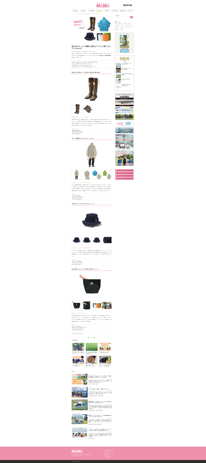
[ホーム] (103, 3)
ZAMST (96, 395)
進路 (107, 10)
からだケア (123, 10)
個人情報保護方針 (108, 456)
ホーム (73, 13)
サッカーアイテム (80, 333)
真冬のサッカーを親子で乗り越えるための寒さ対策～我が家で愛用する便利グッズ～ (91, 353)
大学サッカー (117, 25)
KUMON (90, 438)
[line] (131, 5)
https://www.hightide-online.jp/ (77, 329)
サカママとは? (107, 449)
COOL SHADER (91, 395)
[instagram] (127, 5)
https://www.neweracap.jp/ (76, 264)
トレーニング (99, 10)
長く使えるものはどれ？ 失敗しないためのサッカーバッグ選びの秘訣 (78, 353)
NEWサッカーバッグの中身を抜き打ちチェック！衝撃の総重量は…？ (105, 365)
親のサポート (120, 23)
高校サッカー (117, 29)
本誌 (102, 395)
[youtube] (129, 5)
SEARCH (117, 15)
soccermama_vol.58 (124, 48)
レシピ (122, 25)
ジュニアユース (128, 27)
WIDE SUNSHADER (92, 410)
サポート (130, 10)
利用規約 (106, 452)
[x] (126, 5)
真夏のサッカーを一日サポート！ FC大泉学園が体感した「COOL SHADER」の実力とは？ (100, 416)
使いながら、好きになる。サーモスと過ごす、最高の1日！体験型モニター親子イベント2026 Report (100, 377)
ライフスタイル (115, 10)
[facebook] (124, 5)
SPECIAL (75, 10)
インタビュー (117, 27)
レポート (99, 395)
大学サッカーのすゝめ (127, 23)
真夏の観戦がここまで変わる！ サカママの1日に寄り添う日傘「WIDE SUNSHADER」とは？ (100, 402)
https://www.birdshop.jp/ (76, 133)
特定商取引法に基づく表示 (109, 453)
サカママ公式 (121, 170)
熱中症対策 (100, 410)
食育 (83, 10)
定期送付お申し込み (124, 51)
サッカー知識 (91, 10)
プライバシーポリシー (108, 457)
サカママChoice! (74, 333)
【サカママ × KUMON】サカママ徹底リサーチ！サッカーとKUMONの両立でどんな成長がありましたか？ (100, 430)
